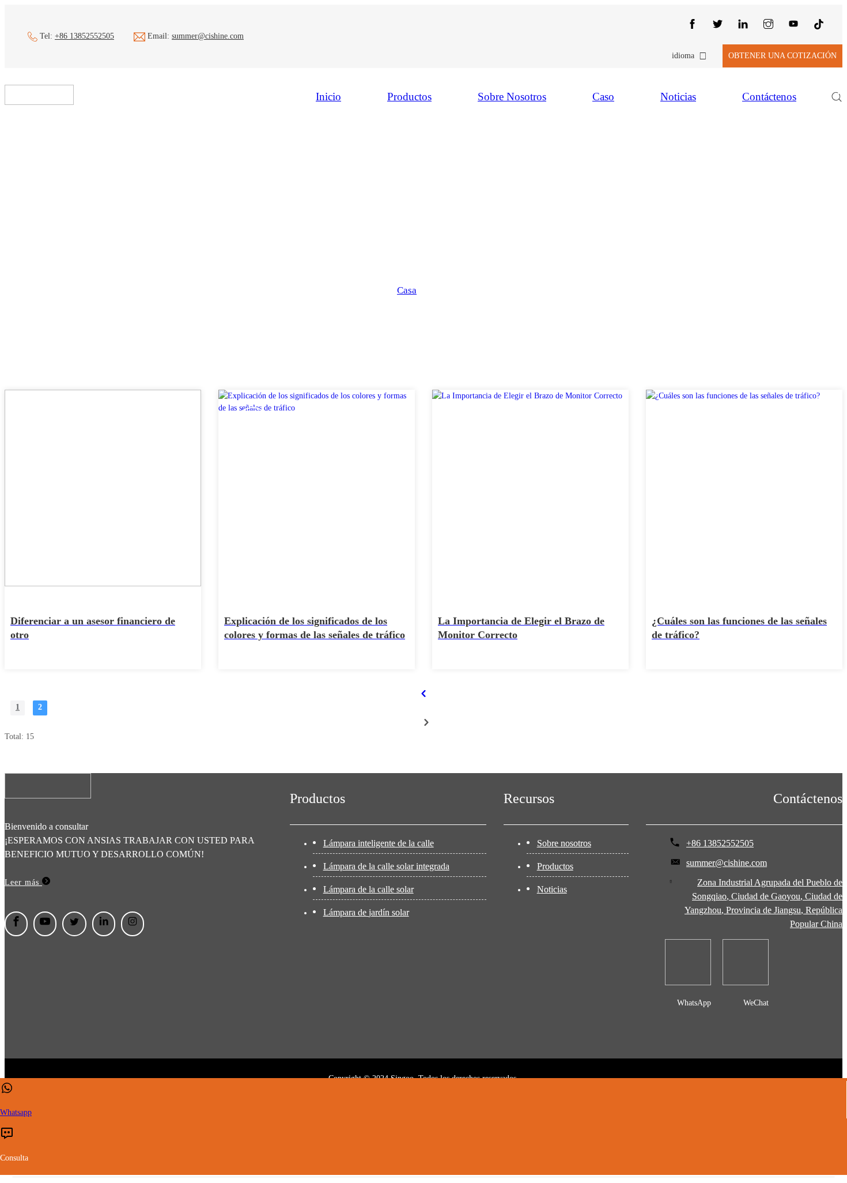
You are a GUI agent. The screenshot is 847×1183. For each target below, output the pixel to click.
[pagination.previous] (423, 693)
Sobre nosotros (564, 843)
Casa (407, 290)
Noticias (678, 97)
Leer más (23, 882)
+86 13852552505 (84, 36)
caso (603, 97)
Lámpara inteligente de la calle (378, 843)
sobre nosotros (512, 97)
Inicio (328, 97)
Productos (409, 97)
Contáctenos (769, 97)
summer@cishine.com (208, 36)
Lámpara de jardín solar (366, 912)
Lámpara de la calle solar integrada (386, 866)
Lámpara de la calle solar (368, 889)
